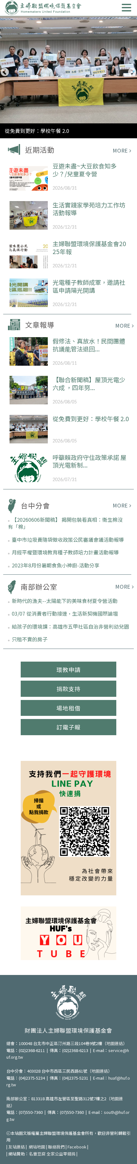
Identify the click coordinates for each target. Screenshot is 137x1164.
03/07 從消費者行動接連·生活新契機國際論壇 (65, 613)
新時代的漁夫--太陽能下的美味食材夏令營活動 (65, 601)
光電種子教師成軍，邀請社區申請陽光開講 (89, 286)
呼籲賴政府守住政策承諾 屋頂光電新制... (89, 461)
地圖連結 (114, 1043)
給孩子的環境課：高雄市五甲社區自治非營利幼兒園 (70, 626)
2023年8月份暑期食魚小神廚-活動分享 (55, 565)
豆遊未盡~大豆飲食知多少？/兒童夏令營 (85, 169)
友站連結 (16, 1147)
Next (132, 72)
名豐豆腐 (37, 1154)
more (120, 150)
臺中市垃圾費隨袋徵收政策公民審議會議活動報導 (68, 539)
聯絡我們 (56, 1147)
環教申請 (68, 669)
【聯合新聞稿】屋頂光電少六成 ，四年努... (89, 383)
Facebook (77, 1147)
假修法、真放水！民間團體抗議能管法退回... (89, 345)
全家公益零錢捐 (61, 1154)
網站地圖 (37, 1147)
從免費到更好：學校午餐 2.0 (37, 130)
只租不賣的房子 (29, 639)
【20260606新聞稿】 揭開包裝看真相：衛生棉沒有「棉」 (65, 523)
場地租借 (68, 708)
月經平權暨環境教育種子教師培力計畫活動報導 (65, 552)
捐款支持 (68, 688)
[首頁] (43, 8)
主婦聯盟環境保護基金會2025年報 (89, 247)
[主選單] (126, 8)
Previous (5, 72)
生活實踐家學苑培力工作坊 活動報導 (89, 208)
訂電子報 (68, 727)
